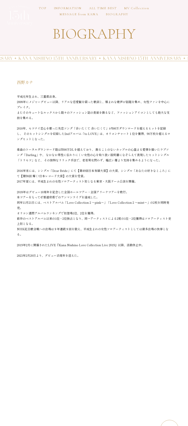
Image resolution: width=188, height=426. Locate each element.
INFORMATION (68, 8)
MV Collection (136, 8)
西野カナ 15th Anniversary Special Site (19, 16)
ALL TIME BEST (103, 8)
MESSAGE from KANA (79, 14)
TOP (42, 8)
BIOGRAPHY (117, 14)
